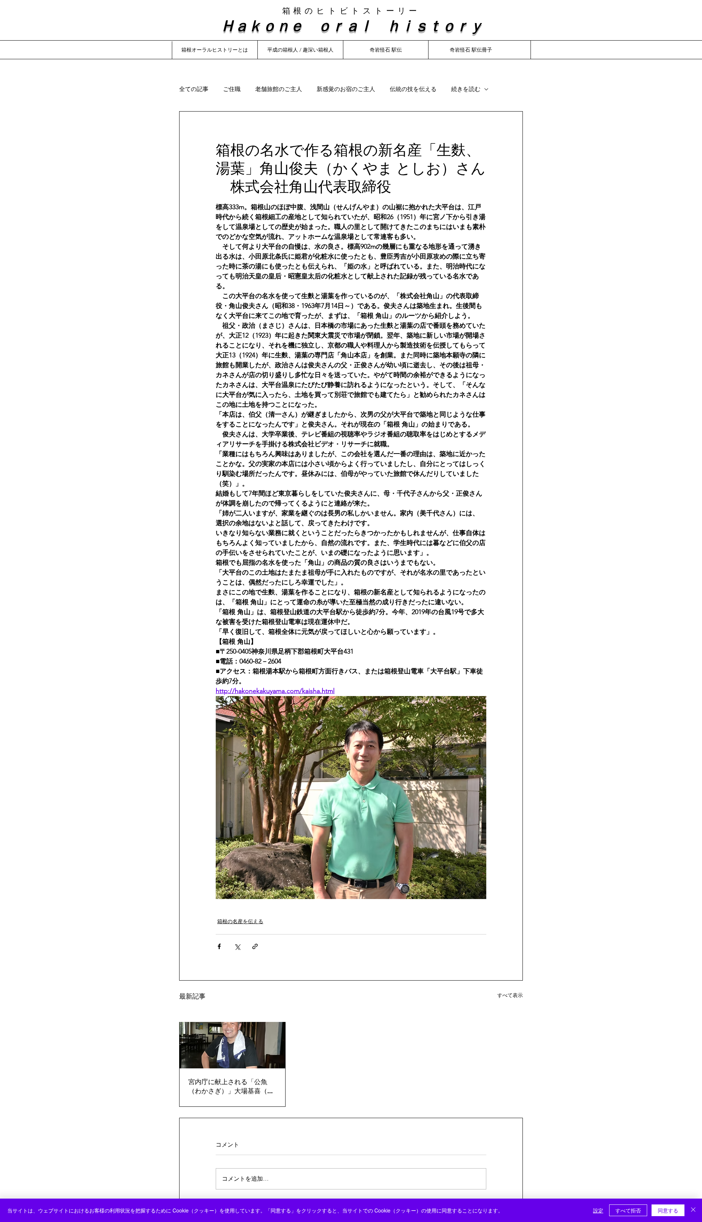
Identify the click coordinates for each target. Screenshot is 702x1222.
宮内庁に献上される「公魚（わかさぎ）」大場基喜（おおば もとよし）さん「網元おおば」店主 (231, 1086)
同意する (668, 1210)
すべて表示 (510, 995)
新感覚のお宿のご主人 (346, 89)
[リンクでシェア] (255, 946)
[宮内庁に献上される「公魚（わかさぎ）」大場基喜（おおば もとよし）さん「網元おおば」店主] (232, 1038)
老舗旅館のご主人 (278, 89)
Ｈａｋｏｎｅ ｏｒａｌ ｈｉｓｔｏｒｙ (351, 25)
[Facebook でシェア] (219, 946)
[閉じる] (693, 1210)
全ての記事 (193, 89)
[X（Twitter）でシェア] (237, 946)
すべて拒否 (628, 1210)
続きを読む (465, 89)
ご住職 (232, 89)
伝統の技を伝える (413, 89)
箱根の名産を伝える (240, 921)
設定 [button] (598, 1210)
